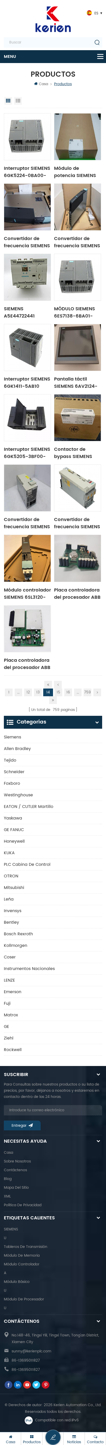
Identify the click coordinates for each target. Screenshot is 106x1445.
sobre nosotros (17, 1161)
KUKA (9, 853)
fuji (7, 1003)
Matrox (11, 1015)
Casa (43, 84)
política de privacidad (22, 1205)
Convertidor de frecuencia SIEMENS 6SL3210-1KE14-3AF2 (77, 523)
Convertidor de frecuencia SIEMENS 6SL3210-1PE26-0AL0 (27, 523)
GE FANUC (14, 829)
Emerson (12, 992)
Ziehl (8, 1038)
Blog (8, 1179)
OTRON (11, 876)
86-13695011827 (26, 1360)
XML (7, 1196)
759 (87, 692)
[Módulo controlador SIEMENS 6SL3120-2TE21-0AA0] (27, 558)
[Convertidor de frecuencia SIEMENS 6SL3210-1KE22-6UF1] (27, 207)
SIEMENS (11, 1229)
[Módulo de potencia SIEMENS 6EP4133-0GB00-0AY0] (77, 136)
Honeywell (14, 841)
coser (10, 957)
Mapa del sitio (16, 1188)
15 (58, 692)
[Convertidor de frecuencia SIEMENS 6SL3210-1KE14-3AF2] (77, 488)
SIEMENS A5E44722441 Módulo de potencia (19, 312)
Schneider (14, 772)
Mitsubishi (14, 887)
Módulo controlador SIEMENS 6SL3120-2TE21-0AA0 (27, 593)
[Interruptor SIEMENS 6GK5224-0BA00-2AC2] (27, 136)
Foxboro (12, 783)
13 (38, 692)
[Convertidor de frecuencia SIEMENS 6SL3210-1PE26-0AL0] (27, 488)
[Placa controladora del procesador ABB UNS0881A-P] (77, 558)
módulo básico (17, 1282)
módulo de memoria (22, 1255)
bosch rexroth (18, 934)
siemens (12, 737)
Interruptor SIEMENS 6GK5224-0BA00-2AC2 (27, 171)
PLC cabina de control (27, 864)
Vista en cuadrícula (8, 101)
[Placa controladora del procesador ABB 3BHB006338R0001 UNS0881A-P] (27, 628)
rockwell (13, 1049)
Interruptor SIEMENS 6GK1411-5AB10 (27, 382)
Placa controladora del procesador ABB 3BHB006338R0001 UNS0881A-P (27, 663)
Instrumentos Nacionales (29, 968)
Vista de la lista (18, 101)
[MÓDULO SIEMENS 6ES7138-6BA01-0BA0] (77, 277)
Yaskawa (13, 818)
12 (28, 692)
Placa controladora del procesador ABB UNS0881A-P (77, 593)
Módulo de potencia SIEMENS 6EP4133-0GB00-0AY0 (75, 171)
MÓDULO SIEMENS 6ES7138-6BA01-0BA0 (74, 312)
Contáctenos (15, 1170)
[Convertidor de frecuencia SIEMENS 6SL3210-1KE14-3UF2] (77, 207)
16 (68, 692)
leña (9, 899)
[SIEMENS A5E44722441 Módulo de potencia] (27, 277)
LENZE (9, 980)
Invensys (12, 910)
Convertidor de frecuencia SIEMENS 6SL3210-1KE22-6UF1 (27, 242)
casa (8, 1153)
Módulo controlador (21, 1264)
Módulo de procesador (24, 1299)
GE (6, 1026)
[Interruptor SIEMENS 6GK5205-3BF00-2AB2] (27, 417)
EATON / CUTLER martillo (28, 806)
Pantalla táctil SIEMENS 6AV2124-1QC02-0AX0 (76, 382)
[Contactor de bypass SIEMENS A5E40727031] (77, 417)
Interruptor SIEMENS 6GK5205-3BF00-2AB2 (27, 452)
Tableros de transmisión (25, 1247)
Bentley (11, 922)
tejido (10, 760)
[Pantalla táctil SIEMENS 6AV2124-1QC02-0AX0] (77, 347)
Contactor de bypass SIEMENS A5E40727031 (73, 452)
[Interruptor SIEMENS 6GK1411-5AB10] (27, 347)
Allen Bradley (17, 748)
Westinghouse (18, 795)
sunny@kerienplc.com (31, 1351)
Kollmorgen (15, 945)
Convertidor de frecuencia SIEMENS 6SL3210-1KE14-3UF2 (77, 242)
